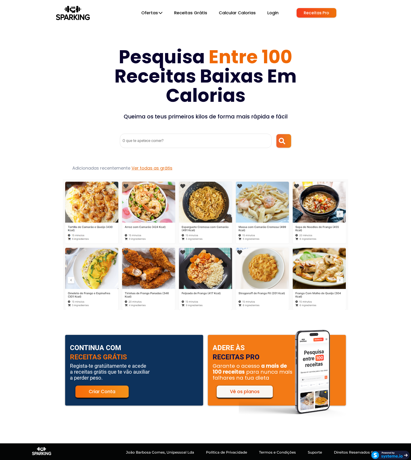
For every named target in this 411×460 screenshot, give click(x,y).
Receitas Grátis (190, 13)
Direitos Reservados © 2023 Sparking (367, 452)
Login (273, 13)
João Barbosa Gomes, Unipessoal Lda (160, 452)
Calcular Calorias (237, 13)
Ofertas (149, 13)
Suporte (315, 452)
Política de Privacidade (226, 452)
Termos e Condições (277, 452)
